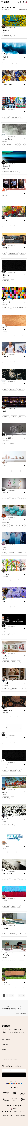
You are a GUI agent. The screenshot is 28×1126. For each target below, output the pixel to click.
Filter (6, 9)
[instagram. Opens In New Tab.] (8, 1105)
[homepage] (7, 2)
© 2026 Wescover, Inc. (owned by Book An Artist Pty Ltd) (13, 1112)
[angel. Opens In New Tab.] (18, 1105)
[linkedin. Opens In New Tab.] (15, 1105)
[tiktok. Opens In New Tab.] (20, 1106)
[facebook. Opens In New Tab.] (10, 1105)
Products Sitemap (7, 1115)
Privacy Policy (5, 1118)
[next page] (23, 995)
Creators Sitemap (20, 1115)
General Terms (14, 1118)
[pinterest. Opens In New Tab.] (13, 1105)
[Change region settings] (26, 2)
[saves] (20, 2)
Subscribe (14, 1074)
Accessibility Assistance (9, 1059)
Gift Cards (5, 1054)
